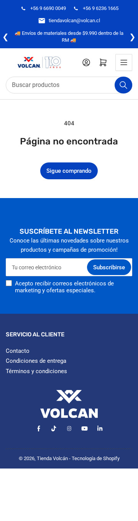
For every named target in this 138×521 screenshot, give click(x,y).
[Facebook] (38, 428)
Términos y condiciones (36, 371)
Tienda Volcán (52, 458)
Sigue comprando (69, 170)
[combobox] (69, 85)
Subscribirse (109, 267)
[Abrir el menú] (123, 62)
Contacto (18, 350)
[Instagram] (69, 428)
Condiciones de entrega (36, 360)
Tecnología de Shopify (96, 458)
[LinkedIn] (100, 428)
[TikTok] (54, 428)
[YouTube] (84, 428)
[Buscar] (123, 85)
